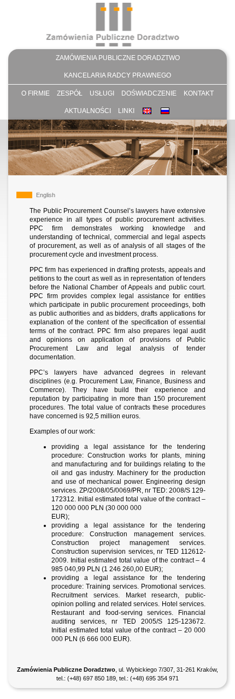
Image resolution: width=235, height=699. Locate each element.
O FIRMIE (35, 93)
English (45, 195)
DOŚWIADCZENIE (149, 93)
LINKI (126, 111)
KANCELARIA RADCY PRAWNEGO (117, 75)
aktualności (87, 111)
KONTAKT (199, 93)
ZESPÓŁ (70, 93)
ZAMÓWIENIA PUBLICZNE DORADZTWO (118, 58)
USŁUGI (102, 93)
